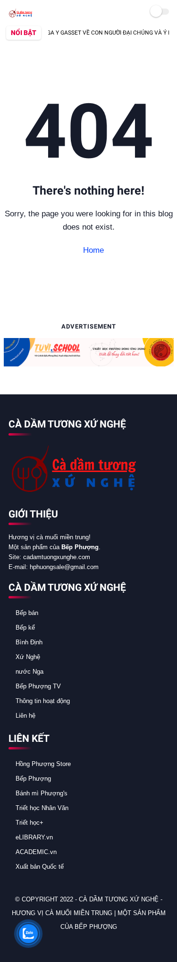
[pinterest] (54, 943)
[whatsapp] (41, 943)
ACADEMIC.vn (36, 851)
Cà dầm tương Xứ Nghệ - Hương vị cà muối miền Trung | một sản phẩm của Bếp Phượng (89, 913)
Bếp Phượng (33, 778)
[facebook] (16, 943)
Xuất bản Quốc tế (40, 866)
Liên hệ (25, 715)
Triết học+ (29, 822)
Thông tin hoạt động (43, 700)
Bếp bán (27, 612)
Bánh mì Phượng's (41, 793)
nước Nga (29, 671)
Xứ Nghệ (28, 656)
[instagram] (67, 943)
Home (92, 250)
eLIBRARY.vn (34, 837)
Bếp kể (25, 627)
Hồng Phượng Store (43, 763)
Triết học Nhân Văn (42, 807)
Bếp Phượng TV (38, 686)
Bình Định (29, 642)
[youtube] (80, 943)
